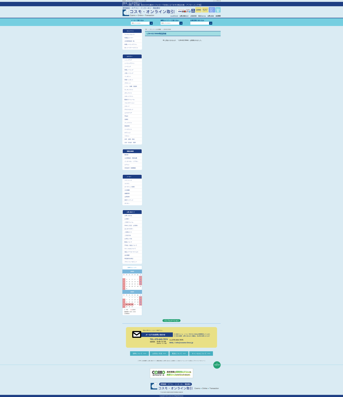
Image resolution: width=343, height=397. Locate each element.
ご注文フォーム (129, 222)
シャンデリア (128, 60)
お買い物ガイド (184, 16)
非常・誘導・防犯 (130, 139)
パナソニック (128, 180)
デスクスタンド (129, 109)
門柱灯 (126, 116)
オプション (128, 132)
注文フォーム (202, 16)
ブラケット (128, 83)
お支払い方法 (128, 238)
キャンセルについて (130, 248)
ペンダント (128, 76)
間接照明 (127, 126)
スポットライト (129, 96)
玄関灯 (126, 119)
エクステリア (128, 112)
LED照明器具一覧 (129, 41)
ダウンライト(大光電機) (155, 29)
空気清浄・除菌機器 (130, 168)
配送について (128, 242)
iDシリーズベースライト (131, 47)
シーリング (128, 66)
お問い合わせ (128, 215)
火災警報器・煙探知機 (131, 158)
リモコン (127, 136)
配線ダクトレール (130, 99)
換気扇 (126, 154)
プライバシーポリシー (131, 262)
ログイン (212, 8)
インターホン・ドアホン (131, 161)
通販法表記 (159, 360)
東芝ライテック (129, 200)
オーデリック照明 (130, 187)
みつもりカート (205, 10)
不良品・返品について (131, 245)
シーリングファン (130, 63)
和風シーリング (129, 70)
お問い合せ (211, 16)
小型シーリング (129, 73)
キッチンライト (129, 89)
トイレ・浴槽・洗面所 (131, 86)
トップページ (174, 16)
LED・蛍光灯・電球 (130, 142)
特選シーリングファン (131, 44)
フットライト (128, 122)
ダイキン (127, 203)
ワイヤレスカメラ (130, 34)
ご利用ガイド (128, 232)
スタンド (127, 106)
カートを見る (189, 360)
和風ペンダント (129, 79)
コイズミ (127, 183)
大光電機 (127, 190)
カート (218, 8)
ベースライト (128, 129)
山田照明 (127, 196)
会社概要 (218, 16)
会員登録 (198, 10)
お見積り (127, 219)
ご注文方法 (193, 16)
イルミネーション (130, 103)
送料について (137, 353)
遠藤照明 (127, 193)
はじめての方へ (129, 228)
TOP (146, 29)
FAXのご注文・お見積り (131, 225)
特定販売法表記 (129, 258)
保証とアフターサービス (131, 252)
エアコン (127, 164)
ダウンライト (128, 93)
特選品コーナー (129, 37)
